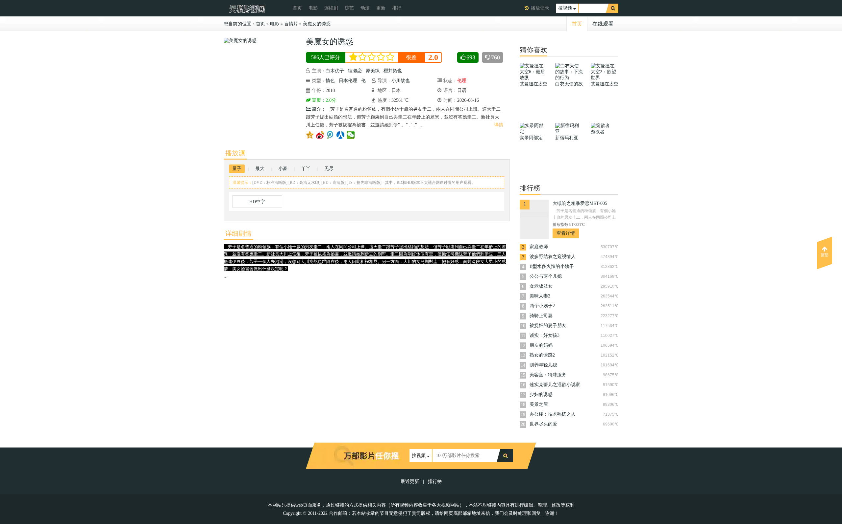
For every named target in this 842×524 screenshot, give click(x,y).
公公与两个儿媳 (546, 276)
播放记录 (540, 8)
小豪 (282, 168)
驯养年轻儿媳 (543, 364)
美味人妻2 (540, 296)
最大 (259, 168)
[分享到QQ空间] (310, 135)
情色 (330, 80)
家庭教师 (539, 246)
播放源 (235, 153)
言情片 (291, 23)
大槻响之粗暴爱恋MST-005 (580, 203)
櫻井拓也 (393, 70)
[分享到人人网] (340, 135)
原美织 (373, 70)
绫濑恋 (355, 70)
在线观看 (602, 24)
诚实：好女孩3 (544, 335)
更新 (380, 8)
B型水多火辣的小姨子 (552, 266)
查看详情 (566, 233)
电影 (313, 8)
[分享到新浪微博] (320, 135)
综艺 (349, 8)
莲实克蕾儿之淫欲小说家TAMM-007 (555, 385)
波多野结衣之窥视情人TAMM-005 (553, 257)
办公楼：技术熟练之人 (553, 414)
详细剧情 (238, 233)
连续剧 (331, 8)
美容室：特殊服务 (548, 374)
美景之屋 (539, 404)
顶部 (825, 255)
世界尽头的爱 (543, 424)
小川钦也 (400, 80)
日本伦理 (348, 80)
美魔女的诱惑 (317, 23)
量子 (236, 168)
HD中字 (257, 201)
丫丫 (305, 168)
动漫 (365, 8)
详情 (498, 124)
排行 (396, 8)
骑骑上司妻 (541, 315)
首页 (297, 8)
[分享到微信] (351, 135)
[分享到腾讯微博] (330, 135)
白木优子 (335, 70)
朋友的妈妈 (541, 345)
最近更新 (410, 481)
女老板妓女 (541, 286)
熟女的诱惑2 (542, 355)
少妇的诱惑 (541, 394)
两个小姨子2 (542, 305)
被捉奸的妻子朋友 (548, 325)
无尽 (329, 168)
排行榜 (435, 481)
